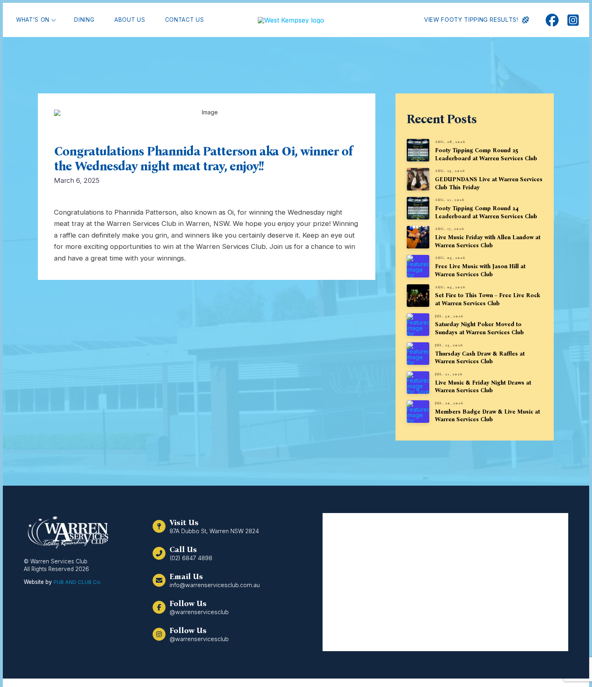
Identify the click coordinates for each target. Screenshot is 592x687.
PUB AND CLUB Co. (78, 582)
